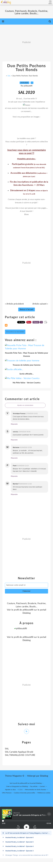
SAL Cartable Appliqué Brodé (19, 752)
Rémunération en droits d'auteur (35, 789)
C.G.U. (20, 789)
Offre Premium (7, 793)
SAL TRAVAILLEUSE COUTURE (20, 755)
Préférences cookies (43, 793)
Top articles (33, 786)
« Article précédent (14, 304)
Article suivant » (40, 304)
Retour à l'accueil (26, 309)
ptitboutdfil (28, 610)
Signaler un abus (10, 789)
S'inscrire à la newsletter (15, 332)
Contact (42, 786)
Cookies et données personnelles (24, 793)
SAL (9, 75)
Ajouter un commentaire (25, 405)
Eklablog (44, 776)
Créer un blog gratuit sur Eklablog (17, 786)
